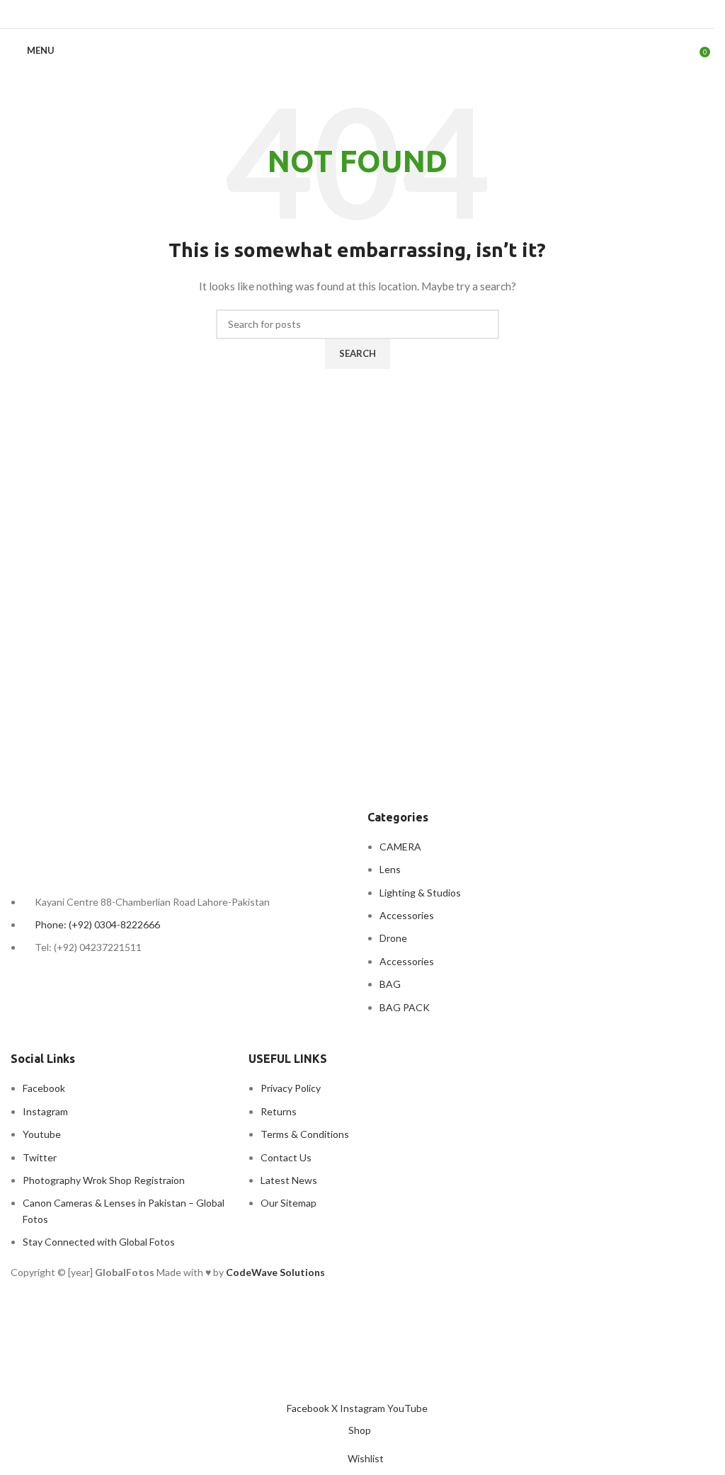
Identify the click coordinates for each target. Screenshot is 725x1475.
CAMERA (400, 847)
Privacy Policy (291, 1088)
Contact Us (286, 1157)
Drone (393, 938)
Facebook (44, 1088)
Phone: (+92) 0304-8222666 (97, 924)
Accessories (406, 915)
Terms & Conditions (305, 1134)
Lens (390, 869)
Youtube (42, 1134)
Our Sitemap (288, 1203)
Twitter (40, 1157)
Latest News (289, 1180)
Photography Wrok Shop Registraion (104, 1180)
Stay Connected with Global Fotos (99, 1242)
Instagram (45, 1111)
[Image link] (88, 839)
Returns (279, 1111)
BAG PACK (404, 1007)
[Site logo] (357, 42)
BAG (390, 984)
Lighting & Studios (420, 893)
